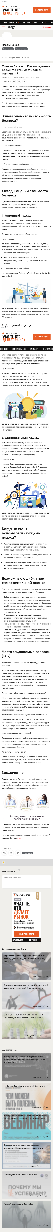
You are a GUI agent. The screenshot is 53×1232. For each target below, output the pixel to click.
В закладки (28, 853)
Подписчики (14, 57)
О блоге (25, 57)
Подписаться (8, 48)
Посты (4, 57)
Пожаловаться (21, 48)
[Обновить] (19, 870)
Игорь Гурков (10, 44)
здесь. (20, 837)
